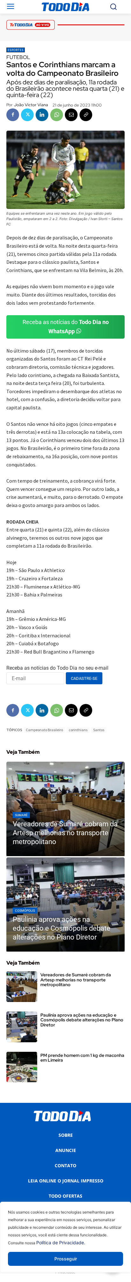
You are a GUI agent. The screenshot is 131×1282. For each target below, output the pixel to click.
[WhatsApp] (56, 114)
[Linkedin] (42, 114)
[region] (65, 1242)
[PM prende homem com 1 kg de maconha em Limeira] (21, 1067)
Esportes (16, 50)
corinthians (78, 729)
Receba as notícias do (66, 327)
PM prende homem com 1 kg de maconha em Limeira (82, 1057)
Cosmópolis (25, 910)
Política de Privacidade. (60, 1242)
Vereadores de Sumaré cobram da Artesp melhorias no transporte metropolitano (75, 979)
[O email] (71, 114)
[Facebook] (12, 114)
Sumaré (21, 815)
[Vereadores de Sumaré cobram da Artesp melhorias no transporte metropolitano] (65, 809)
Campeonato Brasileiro (44, 729)
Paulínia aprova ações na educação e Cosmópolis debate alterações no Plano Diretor (81, 1020)
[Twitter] (27, 114)
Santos (98, 729)
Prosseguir (65, 1258)
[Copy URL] (85, 114)
